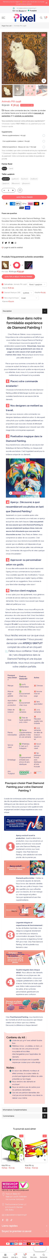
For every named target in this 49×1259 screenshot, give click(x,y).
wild (32, 238)
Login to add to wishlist (13, 248)
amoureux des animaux (18, 224)
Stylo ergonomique (11, 298)
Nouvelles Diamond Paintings (12, 221)
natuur (9, 235)
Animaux (14, 218)
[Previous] (3, 58)
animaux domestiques (23, 227)
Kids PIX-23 (29, 1165)
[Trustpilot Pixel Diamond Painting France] (25, 772)
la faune (25, 233)
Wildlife (37, 238)
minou (31, 233)
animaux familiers (38, 227)
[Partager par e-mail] (12, 243)
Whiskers (19, 238)
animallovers (38, 224)
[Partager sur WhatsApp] (15, 243)
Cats (13, 230)
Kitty (19, 233)
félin (39, 230)
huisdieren (5, 233)
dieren (30, 230)
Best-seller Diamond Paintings (29, 218)
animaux (11, 227)
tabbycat (12, 238)
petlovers (15, 235)
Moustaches (38, 233)
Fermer (46, 3)
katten (15, 233)
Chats (43, 218)
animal (30, 224)
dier (25, 230)
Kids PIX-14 (6, 1165)
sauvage (27, 235)
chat (16, 230)
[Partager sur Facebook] (3, 243)
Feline (35, 230)
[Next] (45, 58)
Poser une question (9, 213)
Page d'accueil (7, 26)
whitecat (27, 238)
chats (21, 230)
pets (21, 235)
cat (3, 230)
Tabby (33, 235)
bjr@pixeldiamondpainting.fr (27, 8)
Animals (5, 227)
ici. (6, 651)
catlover (8, 230)
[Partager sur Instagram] (7, 1220)
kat (11, 233)
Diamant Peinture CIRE (12, 292)
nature (4, 235)
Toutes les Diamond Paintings (35, 221)
